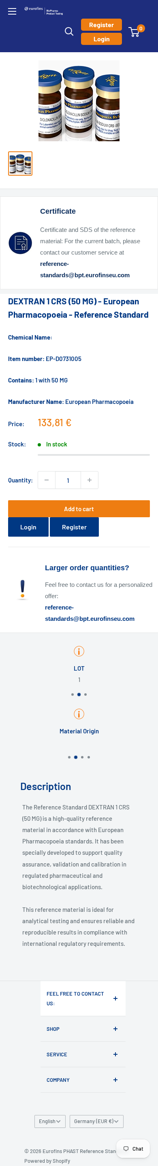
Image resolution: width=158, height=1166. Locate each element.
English (47, 1121)
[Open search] (69, 31)
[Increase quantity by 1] (89, 479)
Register (101, 24)
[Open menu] (12, 11)
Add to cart (79, 508)
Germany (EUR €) (93, 1121)
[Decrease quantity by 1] (46, 479)
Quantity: (20, 480)
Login (102, 38)
